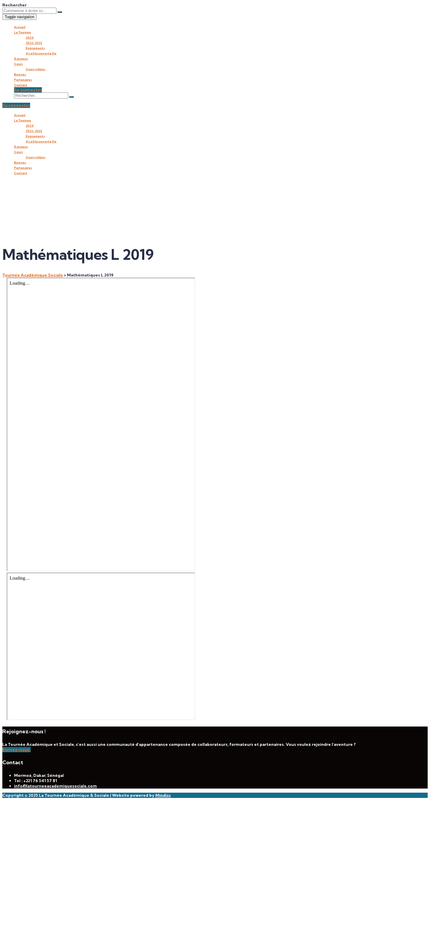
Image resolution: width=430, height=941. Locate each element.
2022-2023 (34, 43)
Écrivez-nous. (16, 749)
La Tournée (22, 32)
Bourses (20, 74)
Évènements (35, 48)
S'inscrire (39, 930)
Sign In (56, 930)
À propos (21, 59)
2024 (30, 38)
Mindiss (163, 795)
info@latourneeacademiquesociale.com (55, 786)
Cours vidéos (35, 69)
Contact (20, 85)
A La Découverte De (41, 53)
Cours (18, 64)
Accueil (19, 27)
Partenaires (23, 80)
